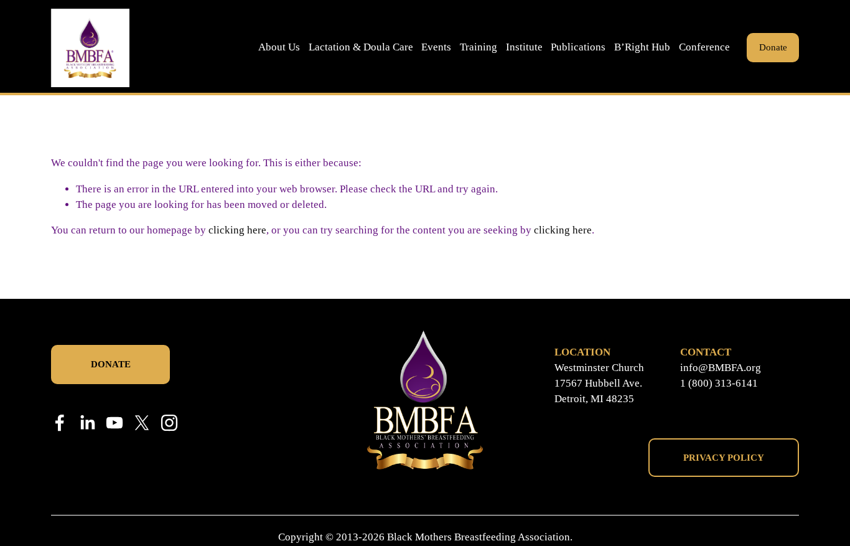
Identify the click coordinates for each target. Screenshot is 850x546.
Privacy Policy (723, 458)
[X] (142, 422)
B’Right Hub (642, 47)
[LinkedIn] (87, 422)
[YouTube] (114, 422)
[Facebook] (59, 422)
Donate (773, 47)
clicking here (237, 230)
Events (436, 47)
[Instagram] (169, 422)
